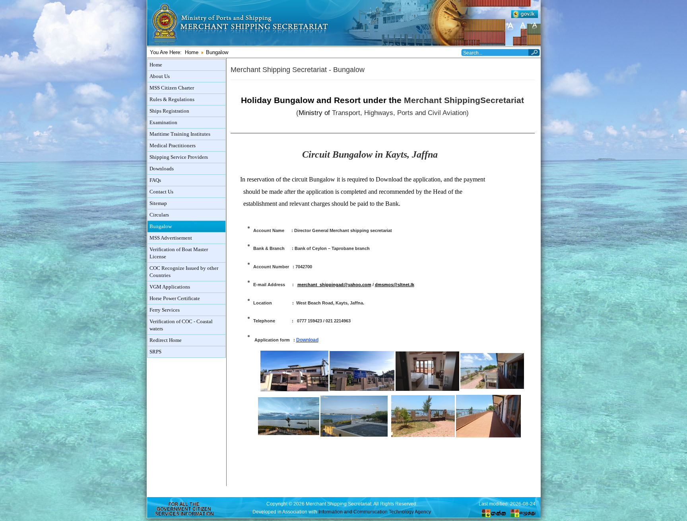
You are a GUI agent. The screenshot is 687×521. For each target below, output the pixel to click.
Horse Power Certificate (174, 298)
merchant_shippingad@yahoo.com (334, 284)
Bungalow (160, 226)
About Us (159, 76)
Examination (163, 122)
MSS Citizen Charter (171, 88)
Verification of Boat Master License (178, 253)
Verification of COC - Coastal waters (181, 325)
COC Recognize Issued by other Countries (183, 271)
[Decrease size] (534, 25)
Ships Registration (169, 111)
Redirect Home (165, 340)
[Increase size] (510, 25)
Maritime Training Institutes (179, 134)
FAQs (155, 180)
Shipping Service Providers (178, 157)
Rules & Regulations (171, 99)
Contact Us (161, 192)
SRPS (155, 352)
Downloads (161, 169)
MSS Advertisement (170, 238)
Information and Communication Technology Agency (374, 511)
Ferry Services (164, 310)
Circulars (159, 215)
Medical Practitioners (172, 145)
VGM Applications (169, 287)
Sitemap (158, 203)
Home (191, 52)
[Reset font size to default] (522, 25)
